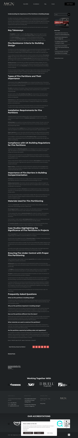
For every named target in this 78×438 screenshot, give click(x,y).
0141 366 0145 (13, 402)
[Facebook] (33, 346)
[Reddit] (39, 346)
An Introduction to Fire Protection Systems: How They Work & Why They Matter (62, 47)
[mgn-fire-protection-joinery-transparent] (63, 395)
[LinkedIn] (42, 346)
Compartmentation (28, 340)
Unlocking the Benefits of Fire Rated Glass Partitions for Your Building (14, 367)
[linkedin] (69, 435)
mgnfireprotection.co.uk (14, 405)
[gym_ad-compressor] (61, 18)
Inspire (10, 340)
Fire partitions (12, 34)
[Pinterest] (45, 346)
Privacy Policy (42, 403)
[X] (36, 346)
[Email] (47, 346)
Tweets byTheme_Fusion (58, 58)
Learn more (25, 429)
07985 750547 (13, 404)
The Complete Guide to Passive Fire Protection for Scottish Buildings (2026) (30, 400)
